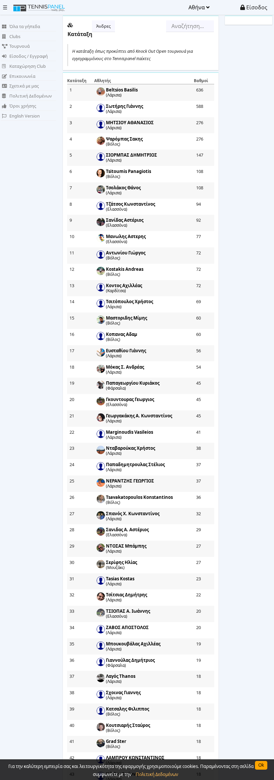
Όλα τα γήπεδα (24, 26)
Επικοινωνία (22, 76)
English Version (24, 116)
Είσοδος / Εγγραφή (28, 56)
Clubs (14, 36)
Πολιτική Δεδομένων (30, 96)
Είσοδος (256, 7)
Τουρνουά (19, 46)
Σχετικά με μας (24, 86)
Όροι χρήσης (22, 106)
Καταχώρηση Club (27, 66)
